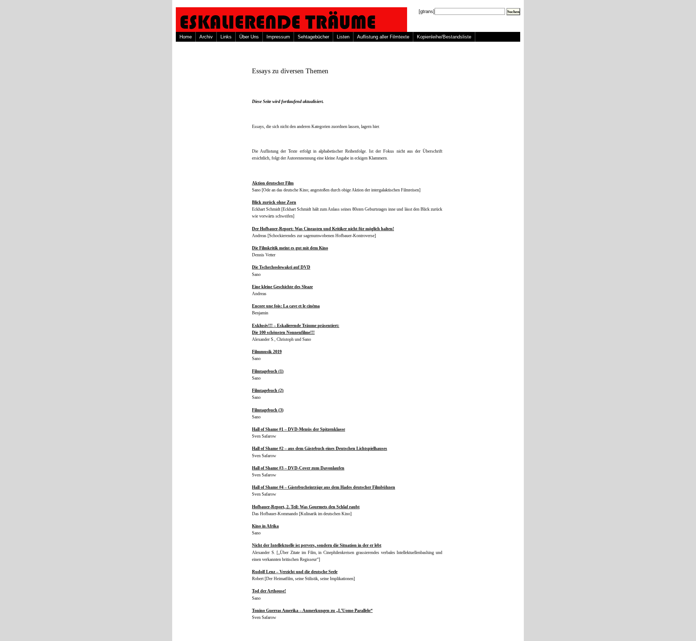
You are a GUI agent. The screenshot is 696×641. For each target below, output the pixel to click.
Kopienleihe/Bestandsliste (444, 37)
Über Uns (249, 37)
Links (226, 37)
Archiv (206, 37)
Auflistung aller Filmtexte (383, 37)
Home (185, 37)
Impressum (278, 37)
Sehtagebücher (313, 37)
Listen (343, 37)
